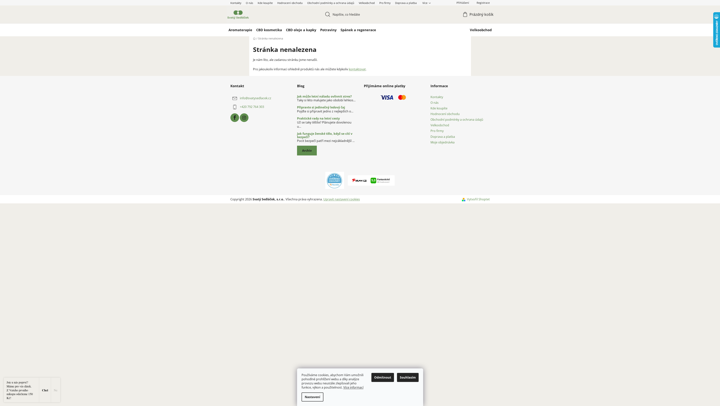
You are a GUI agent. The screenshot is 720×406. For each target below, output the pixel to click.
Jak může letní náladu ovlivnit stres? (324, 96)
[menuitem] (240, 29)
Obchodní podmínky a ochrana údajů (330, 3)
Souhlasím (408, 377)
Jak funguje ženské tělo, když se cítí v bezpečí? (324, 135)
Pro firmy (385, 3)
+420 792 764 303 (252, 107)
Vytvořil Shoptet (478, 199)
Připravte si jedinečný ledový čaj (321, 107)
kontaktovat (357, 69)
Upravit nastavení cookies (341, 199)
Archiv (307, 150)
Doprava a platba (406, 3)
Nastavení (312, 397)
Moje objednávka (442, 142)
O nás (249, 3)
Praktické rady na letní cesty (318, 118)
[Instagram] (244, 117)
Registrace (483, 3)
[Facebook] (234, 117)
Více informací (353, 387)
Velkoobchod (367, 3)
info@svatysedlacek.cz (255, 98)
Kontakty (235, 3)
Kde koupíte (265, 3)
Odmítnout (382, 377)
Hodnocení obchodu (290, 3)
